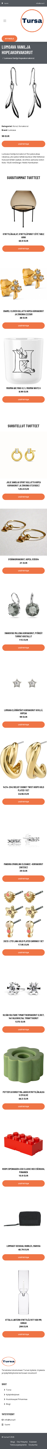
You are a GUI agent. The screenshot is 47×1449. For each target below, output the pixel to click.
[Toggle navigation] (5, 21)
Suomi (6, 3)
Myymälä (9, 38)
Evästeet (33, 1442)
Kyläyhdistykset (12, 1394)
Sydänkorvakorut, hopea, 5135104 (23, 559)
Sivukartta (33, 1445)
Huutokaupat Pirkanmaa (16, 1399)
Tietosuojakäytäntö (18, 1445)
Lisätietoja (23, 144)
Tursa (8, 1390)
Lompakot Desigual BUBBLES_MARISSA (23, 1245)
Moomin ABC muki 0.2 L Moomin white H (23, 388)
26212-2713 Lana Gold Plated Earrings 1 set (23, 941)
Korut (15, 126)
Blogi (8, 1404)
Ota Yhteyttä (22, 1442)
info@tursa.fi (40, 3)
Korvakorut (23, 126)
